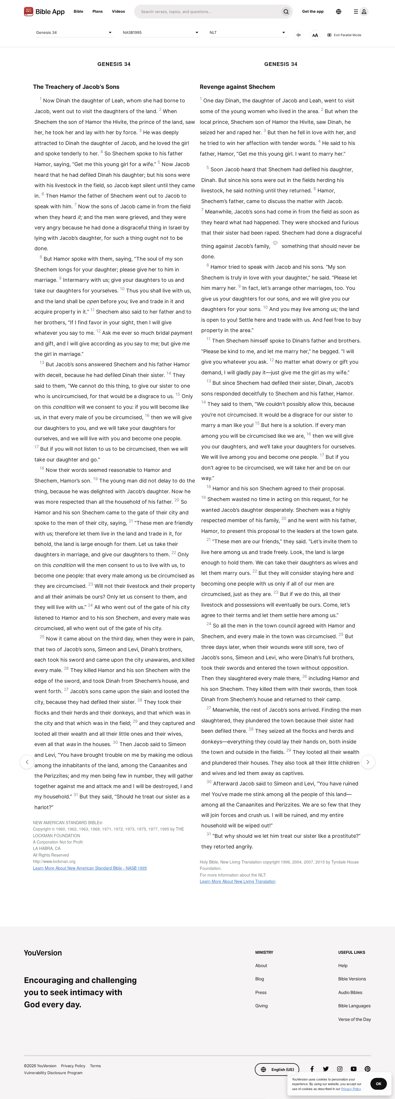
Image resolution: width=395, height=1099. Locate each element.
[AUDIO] (298, 35)
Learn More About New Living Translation (238, 881)
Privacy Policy (73, 1065)
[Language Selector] (338, 11)
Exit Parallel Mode (347, 35)
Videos (118, 11)
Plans (98, 11)
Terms (95, 1065)
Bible (78, 11)
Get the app (313, 11)
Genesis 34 (46, 32)
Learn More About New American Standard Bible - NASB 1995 (90, 868)
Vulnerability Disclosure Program (53, 1072)
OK (378, 1083)
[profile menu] (360, 11)
